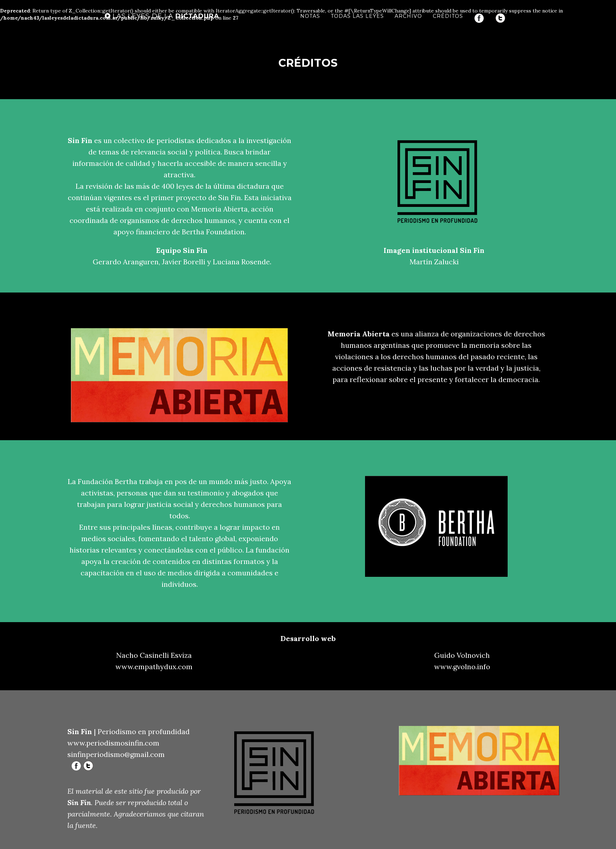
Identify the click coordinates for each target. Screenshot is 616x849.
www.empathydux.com (153, 666)
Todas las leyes (357, 16)
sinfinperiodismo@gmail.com (116, 754)
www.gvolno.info (462, 666)
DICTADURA (165, 16)
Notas (310, 16)
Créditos (448, 16)
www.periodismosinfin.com (113, 742)
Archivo (408, 16)
